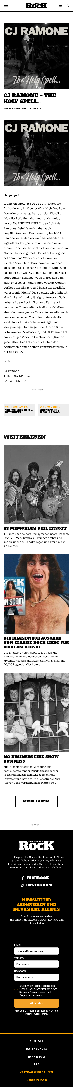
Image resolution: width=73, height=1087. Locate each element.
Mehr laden (36, 801)
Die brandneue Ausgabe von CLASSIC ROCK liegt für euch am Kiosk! (36, 643)
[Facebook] (22, 878)
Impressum (36, 1056)
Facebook (38, 878)
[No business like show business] (36, 712)
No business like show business (31, 759)
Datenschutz (36, 1048)
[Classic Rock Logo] (36, 5)
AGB (36, 1064)
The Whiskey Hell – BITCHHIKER (19, 411)
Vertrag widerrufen (36, 1072)
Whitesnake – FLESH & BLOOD (50, 411)
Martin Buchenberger (15, 108)
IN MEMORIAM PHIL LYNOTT (35, 528)
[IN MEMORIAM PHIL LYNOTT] (36, 484)
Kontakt (37, 1041)
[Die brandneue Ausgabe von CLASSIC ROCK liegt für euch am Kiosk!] (36, 593)
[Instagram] (22, 885)
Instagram (39, 885)
